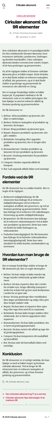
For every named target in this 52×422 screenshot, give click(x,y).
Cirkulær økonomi (26, 5)
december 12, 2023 (27, 37)
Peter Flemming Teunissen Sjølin (29, 33)
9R (7, 382)
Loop (27, 382)
